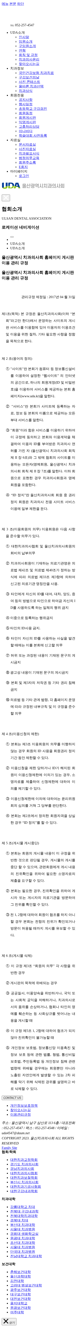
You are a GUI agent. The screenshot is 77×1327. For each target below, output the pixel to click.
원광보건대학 (20, 1308)
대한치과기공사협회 (25, 1186)
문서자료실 (27, 144)
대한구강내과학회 (24, 1191)
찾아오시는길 (29, 64)
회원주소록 (27, 162)
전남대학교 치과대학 (26, 1256)
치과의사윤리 (29, 59)
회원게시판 (27, 117)
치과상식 (26, 91)
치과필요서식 (29, 153)
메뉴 (5, 4)
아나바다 (26, 131)
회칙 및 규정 (28, 55)
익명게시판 (27, 122)
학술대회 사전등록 (33, 135)
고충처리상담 (29, 126)
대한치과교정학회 (24, 1160)
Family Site (9, 1148)
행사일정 (26, 104)
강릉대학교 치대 (22, 1207)
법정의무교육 (29, 158)
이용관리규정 (20, 1114)
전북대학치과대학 (24, 1216)
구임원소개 (27, 46)
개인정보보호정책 (24, 1105)
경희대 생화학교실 (24, 1234)
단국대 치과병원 (22, 1251)
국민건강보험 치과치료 (36, 73)
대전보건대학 (20, 1299)
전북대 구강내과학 (24, 1211)
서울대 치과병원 (22, 1229)
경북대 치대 (19, 1220)
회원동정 (26, 113)
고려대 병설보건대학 (26, 1285)
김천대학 (17, 1281)
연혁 (22, 50)
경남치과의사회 (22, 1168)
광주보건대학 (20, 1290)
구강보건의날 (29, 77)
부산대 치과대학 (22, 1225)
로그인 (24, 176)
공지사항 (26, 100)
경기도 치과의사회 (24, 1164)
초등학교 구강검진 (33, 108)
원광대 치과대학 (22, 1238)
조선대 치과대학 (22, 1242)
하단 (20, 4)
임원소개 (26, 41)
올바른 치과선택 (31, 86)
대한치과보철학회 (24, 1177)
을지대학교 (18, 1303)
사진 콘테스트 (29, 82)
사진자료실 (27, 149)
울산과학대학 (20, 1276)
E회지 (23, 167)
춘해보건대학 (20, 1272)
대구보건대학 (20, 1294)
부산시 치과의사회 (24, 1182)
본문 (12, 4)
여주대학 (17, 1312)
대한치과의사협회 (24, 1173)
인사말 (24, 37)
